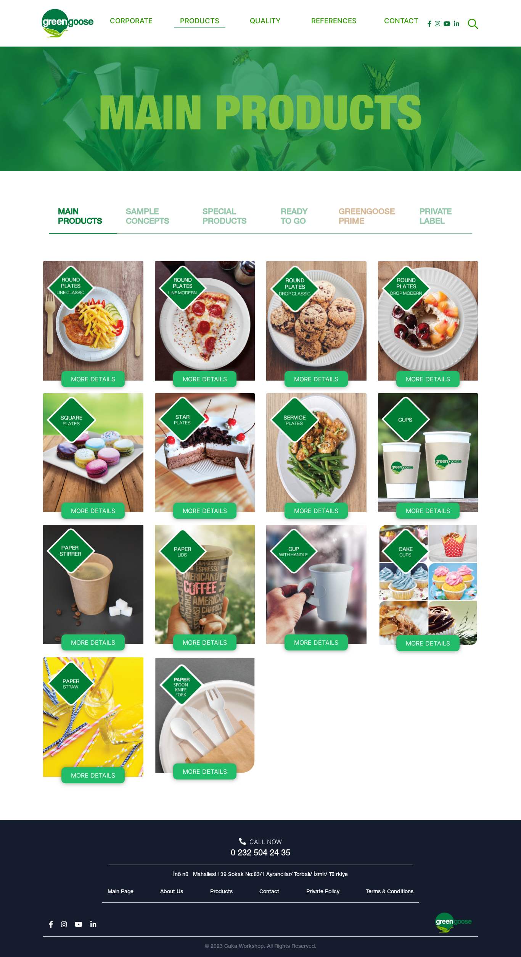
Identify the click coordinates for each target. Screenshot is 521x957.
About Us (171, 892)
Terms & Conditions (389, 892)
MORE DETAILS (93, 379)
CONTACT (401, 20)
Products (221, 892)
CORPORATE (131, 20)
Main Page (120, 892)
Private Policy (322, 892)
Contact (269, 892)
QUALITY (265, 20)
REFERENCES (334, 20)
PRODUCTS (199, 20)
